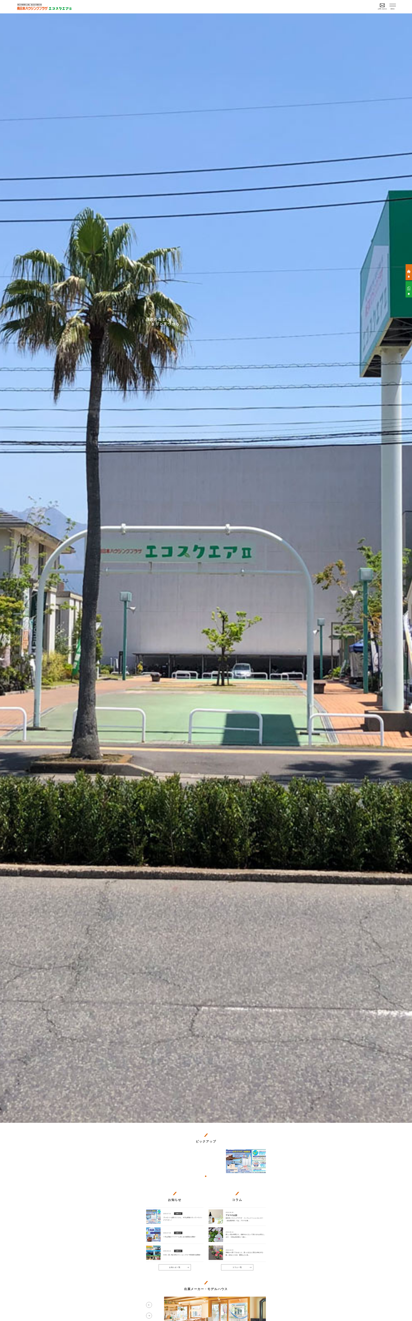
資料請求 (409, 291)
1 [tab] (206, 1176)
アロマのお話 (231, 1215)
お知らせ (178, 1213)
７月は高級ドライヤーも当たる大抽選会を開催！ (179, 1237)
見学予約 (409, 274)
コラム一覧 (237, 1267)
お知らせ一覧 (174, 1267)
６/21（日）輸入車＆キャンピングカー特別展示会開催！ (182, 1255)
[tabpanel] (246, 1161)
